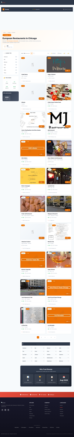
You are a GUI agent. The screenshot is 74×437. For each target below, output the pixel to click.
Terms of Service (48, 411)
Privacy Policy (47, 409)
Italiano (61, 405)
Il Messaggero (23, 427)
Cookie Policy (47, 413)
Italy (30, 407)
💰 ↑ (65, 53)
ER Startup (52, 427)
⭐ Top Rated (53, 53)
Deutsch (61, 413)
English (61, 407)
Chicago (9, 32)
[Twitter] (8, 410)
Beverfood (38, 427)
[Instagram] (5, 410)
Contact (46, 407)
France (30, 409)
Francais (61, 411)
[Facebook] (2, 410)
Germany (31, 413)
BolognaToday (44, 427)
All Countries (31, 405)
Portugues (62, 415)
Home (4, 32)
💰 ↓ (68, 53)
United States (32, 415)
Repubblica (17, 427)
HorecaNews (31, 427)
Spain (30, 411)
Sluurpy (30, 417)
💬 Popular (60, 53)
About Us (46, 405)
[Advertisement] (37, 21)
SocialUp (57, 427)
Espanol (61, 409)
